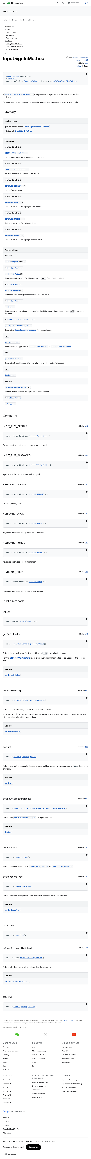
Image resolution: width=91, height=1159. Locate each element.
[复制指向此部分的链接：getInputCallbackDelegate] (33, 799)
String (18, 398)
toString (9, 404)
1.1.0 (86, 690)
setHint (8, 783)
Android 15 (7, 1087)
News (5, 1062)
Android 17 (7, 1080)
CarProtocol (12, 79)
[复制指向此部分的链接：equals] (12, 611)
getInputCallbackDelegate (17, 326)
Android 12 (7, 1099)
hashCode (9, 375)
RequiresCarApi (13, 76)
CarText (18, 268)
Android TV (66, 1062)
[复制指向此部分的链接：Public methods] (26, 601)
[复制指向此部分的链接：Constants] (19, 415)
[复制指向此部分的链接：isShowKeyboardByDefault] (34, 948)
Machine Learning (39, 1051)
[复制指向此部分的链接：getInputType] (19, 847)
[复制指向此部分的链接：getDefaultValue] (22, 634)
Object (15, 262)
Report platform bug (69, 1080)
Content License (68, 1020)
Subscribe (33, 1147)
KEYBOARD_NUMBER (12, 219)
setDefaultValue (12, 675)
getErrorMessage (12, 290)
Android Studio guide (40, 1082)
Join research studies (69, 1091)
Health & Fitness (38, 1055)
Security (6, 1055)
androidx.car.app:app (80, 57)
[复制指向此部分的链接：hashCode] (16, 925)
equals (8, 262)
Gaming (35, 1047)
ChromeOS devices (69, 1055)
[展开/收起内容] (12, 26)
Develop (22, 20)
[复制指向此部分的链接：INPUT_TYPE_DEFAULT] (29, 426)
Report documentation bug (72, 1084)
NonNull (10, 320)
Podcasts (6, 1070)
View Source (81, 60)
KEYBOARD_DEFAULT (13, 186)
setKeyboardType (12, 910)
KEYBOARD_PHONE (12, 235)
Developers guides (39, 1086)
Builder (8, 832)
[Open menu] (3, 3)
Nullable (10, 268)
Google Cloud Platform (11, 1129)
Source (5, 1058)
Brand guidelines (25, 1141)
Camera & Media (38, 1058)
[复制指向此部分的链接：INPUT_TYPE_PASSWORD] (32, 455)
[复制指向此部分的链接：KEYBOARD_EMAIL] (26, 514)
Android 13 (7, 1095)
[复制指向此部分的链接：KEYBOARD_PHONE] (27, 572)
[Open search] (58, 2)
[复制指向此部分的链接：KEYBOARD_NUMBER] (28, 543)
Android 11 (7, 1103)
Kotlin (78, 66)
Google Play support (69, 1087)
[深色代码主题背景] (86, 73)
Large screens (67, 1047)
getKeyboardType (13, 359)
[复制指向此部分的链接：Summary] (18, 112)
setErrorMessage (12, 731)
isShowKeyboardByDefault (16, 387)
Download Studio (38, 1093)
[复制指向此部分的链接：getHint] (13, 747)
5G (33, 1066)
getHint (8, 307)
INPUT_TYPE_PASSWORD (15, 169)
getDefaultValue (12, 274)
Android (6, 1047)
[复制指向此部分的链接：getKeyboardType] (25, 877)
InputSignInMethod (32, 81)
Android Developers (10, 20)
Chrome (6, 1121)
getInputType (11, 342)
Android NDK (37, 1097)
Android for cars (68, 1058)
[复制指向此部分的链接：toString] (14, 997)
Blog (4, 1066)
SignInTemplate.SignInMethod (64, 81)
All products (7, 1133)
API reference (10, 12)
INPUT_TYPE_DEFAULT (14, 153)
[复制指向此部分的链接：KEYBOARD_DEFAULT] (28, 484)
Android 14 (7, 1091)
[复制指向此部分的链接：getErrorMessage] (24, 690)
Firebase (6, 1125)
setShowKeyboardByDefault (17, 981)
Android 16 (7, 1084)
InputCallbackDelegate (25, 320)
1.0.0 (86, 63)
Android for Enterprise (11, 1051)
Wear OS (65, 1051)
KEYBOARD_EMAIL (12, 202)
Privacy (35, 1062)
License (13, 1141)
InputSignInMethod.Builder (36, 127)
